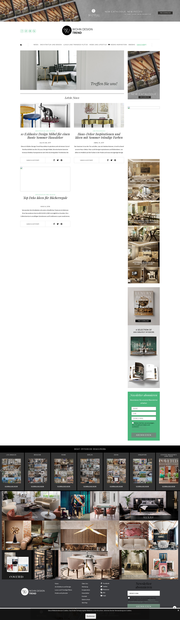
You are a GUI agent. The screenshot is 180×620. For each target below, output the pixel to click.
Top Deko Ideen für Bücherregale (45, 198)
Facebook (106, 583)
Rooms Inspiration (118, 44)
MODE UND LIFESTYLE (98, 44)
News (36, 44)
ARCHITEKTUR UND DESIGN (51, 44)
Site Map (84, 603)
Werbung (85, 587)
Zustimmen (91, 616)
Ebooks (132, 44)
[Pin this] (61, 160)
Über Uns (85, 583)
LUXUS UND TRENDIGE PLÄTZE (75, 44)
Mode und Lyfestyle (61, 593)
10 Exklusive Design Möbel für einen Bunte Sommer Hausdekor (45, 136)
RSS (104, 593)
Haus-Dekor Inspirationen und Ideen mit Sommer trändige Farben (99, 136)
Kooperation (86, 590)
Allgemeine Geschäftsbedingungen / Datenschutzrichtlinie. (140, 428)
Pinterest (106, 589)
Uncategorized (99, 131)
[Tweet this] (58, 160)
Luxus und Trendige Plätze (63, 590)
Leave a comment (32, 160)
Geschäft (141, 45)
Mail (104, 596)
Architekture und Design (63, 587)
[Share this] (54, 160)
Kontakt (84, 596)
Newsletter (85, 593)
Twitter (105, 586)
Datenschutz (86, 599)
